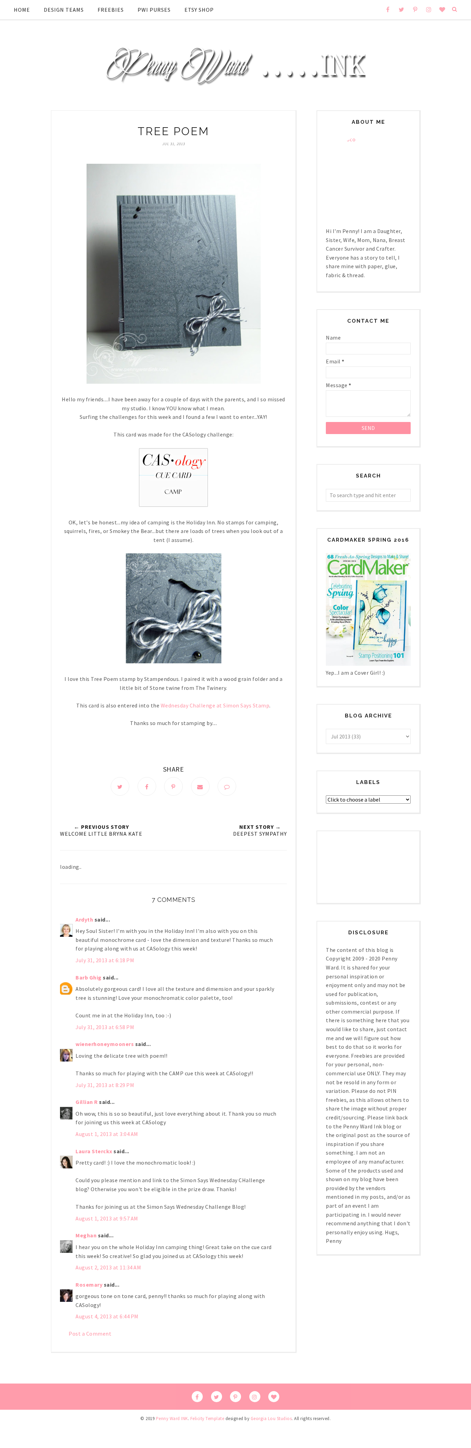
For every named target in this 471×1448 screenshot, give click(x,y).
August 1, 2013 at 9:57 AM (107, 1218)
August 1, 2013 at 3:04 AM (107, 1133)
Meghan (86, 1235)
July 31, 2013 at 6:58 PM (105, 1027)
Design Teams (64, 9)
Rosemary (89, 1284)
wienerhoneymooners (105, 1043)
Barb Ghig (89, 977)
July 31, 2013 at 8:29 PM (105, 1085)
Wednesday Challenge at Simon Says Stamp (215, 705)
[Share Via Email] (200, 786)
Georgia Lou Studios (271, 1418)
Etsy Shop (199, 9)
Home (22, 9)
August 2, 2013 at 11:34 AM (108, 1267)
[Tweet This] (120, 786)
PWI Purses (154, 9)
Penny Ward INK (172, 1418)
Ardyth (84, 919)
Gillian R (87, 1101)
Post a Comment (90, 1333)
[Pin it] (173, 786)
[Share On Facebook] (147, 786)
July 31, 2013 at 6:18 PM (105, 960)
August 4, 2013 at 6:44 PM (107, 1316)
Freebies (111, 9)
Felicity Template (207, 1418)
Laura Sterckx (94, 1151)
